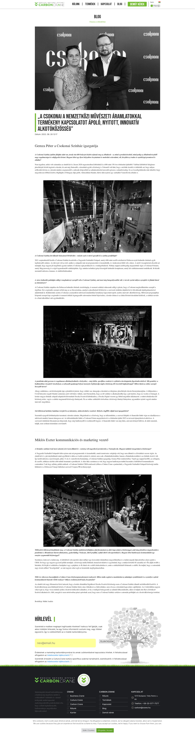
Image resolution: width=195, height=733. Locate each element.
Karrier (73, 712)
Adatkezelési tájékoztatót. (58, 661)
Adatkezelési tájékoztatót (58, 655)
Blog (119, 4)
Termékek (90, 4)
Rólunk (76, 4)
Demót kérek (137, 4)
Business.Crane (77, 696)
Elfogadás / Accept (105, 730)
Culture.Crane (76, 700)
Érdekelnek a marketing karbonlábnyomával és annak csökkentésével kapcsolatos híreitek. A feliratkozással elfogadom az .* (81, 653)
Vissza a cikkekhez (97, 22)
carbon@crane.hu (143, 707)
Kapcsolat (106, 4)
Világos (155, 6)
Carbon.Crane (76, 704)
